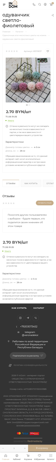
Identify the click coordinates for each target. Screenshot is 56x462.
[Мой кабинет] (45, 4)
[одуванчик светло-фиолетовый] (28, 80)
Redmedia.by (34, 441)
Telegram (28, 318)
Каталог (38, 308)
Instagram (20, 318)
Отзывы (11, 183)
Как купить (31, 183)
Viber (35, 318)
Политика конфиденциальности (30, 365)
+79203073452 (28, 326)
